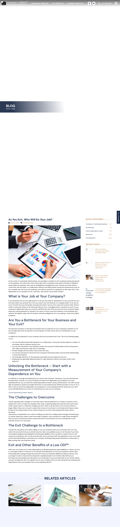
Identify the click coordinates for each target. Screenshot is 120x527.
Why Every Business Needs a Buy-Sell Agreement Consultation (101, 278)
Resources (89, 234)
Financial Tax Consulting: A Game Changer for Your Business (102, 310)
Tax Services (57, 3)
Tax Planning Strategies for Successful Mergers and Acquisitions (103, 290)
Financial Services (40, 3)
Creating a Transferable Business (96, 224)
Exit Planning (90, 227)
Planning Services (75, 3)
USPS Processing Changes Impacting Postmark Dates (102, 251)
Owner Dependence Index (94, 231)
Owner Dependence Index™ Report (20, 393)
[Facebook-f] (89, 3)
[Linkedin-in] (93, 3)
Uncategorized (27, 223)
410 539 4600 (106, 3)
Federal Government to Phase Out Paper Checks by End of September (103, 265)
